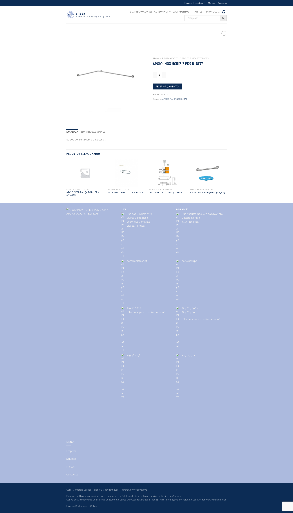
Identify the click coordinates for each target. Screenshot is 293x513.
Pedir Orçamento (167, 86)
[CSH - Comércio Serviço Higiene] (88, 15)
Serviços (199, 3)
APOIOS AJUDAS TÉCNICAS (195, 58)
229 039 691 (189, 312)
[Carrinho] (224, 11)
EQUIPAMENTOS (170, 58)
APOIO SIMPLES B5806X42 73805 (207, 192)
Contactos (222, 3)
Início (156, 58)
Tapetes (197, 12)
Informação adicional (93, 132)
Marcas (211, 3)
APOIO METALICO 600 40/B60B (166, 192)
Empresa (188, 3)
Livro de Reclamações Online (81, 506)
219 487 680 (134, 308)
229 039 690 (189, 308)
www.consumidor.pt (216, 499)
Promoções (213, 12)
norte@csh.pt (189, 261)
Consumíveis (161, 12)
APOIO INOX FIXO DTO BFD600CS (125, 192)
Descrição (72, 132)
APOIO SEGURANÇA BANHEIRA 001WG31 (82, 193)
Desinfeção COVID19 (141, 12)
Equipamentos (181, 12)
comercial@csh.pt (137, 261)
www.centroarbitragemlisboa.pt (143, 499)
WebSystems (140, 489)
